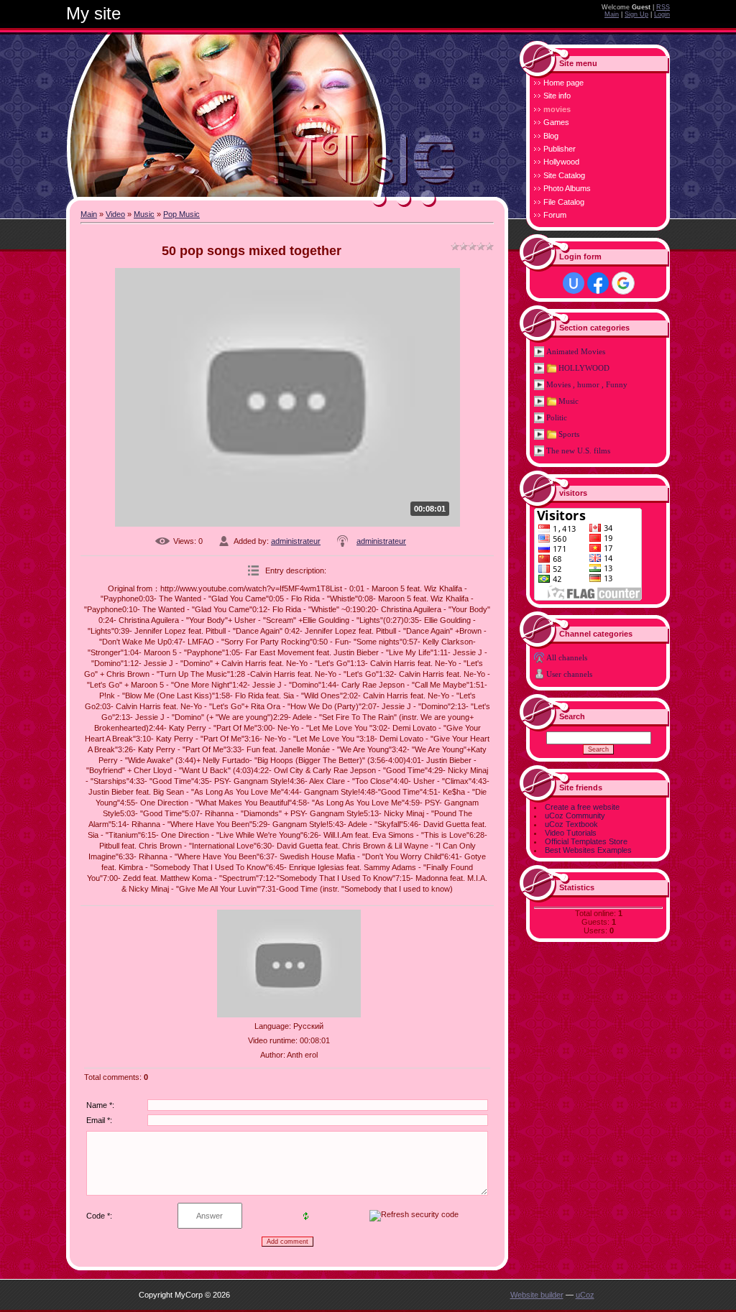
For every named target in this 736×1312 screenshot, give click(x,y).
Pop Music (181, 214)
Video (115, 214)
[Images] (289, 963)
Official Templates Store (586, 841)
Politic (556, 417)
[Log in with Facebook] (598, 283)
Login (662, 14)
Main (611, 14)
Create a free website (582, 807)
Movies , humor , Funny (586, 384)
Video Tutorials (571, 832)
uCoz (585, 1294)
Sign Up (636, 14)
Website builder (537, 1294)
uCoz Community (575, 815)
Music (144, 214)
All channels (566, 657)
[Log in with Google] (623, 283)
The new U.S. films (578, 450)
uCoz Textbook (571, 824)
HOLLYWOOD (584, 368)
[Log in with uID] (573, 283)
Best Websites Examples (588, 850)
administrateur (296, 541)
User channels (569, 674)
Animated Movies (575, 351)
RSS (663, 7)
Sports (568, 434)
